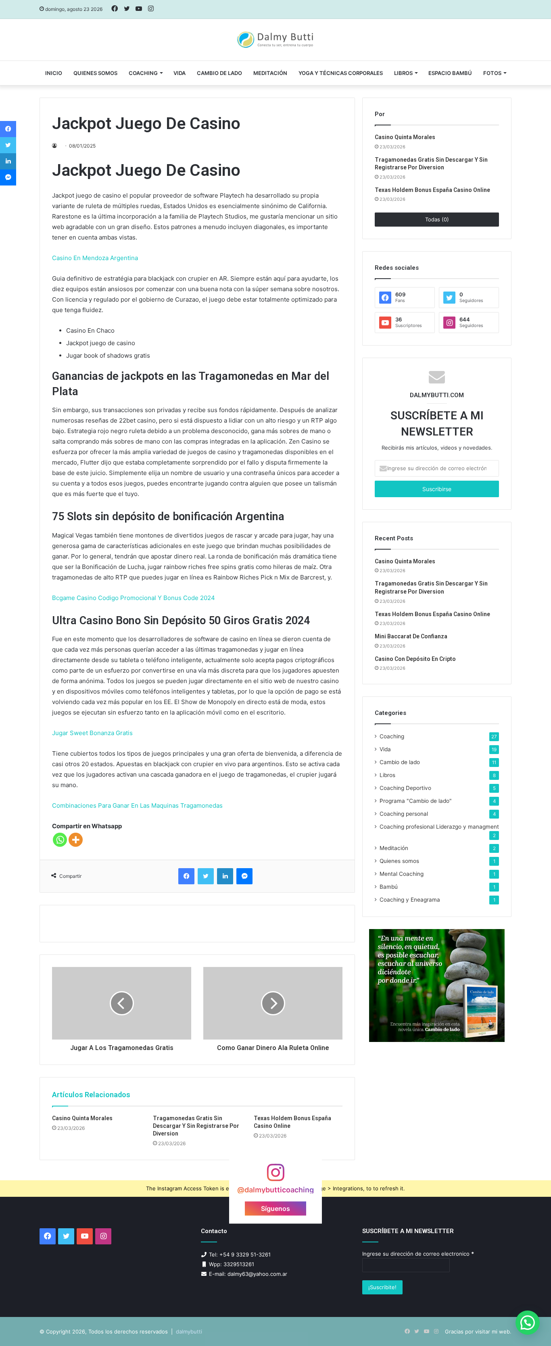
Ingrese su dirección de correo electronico (418, 1253)
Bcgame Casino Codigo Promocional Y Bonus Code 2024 (133, 598)
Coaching (143, 73)
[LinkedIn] (225, 876)
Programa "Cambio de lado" (416, 801)
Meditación (270, 73)
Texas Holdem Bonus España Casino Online (432, 190)
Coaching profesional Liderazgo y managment (439, 826)
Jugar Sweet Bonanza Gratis (92, 733)
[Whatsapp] (60, 840)
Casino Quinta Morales (82, 1118)
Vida (385, 749)
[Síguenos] (275, 1176)
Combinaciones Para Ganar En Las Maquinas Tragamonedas (137, 805)
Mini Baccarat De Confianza (411, 636)
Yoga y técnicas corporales (340, 73)
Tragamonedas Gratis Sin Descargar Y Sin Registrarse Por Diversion (196, 1126)
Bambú (389, 886)
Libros (403, 73)
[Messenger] (244, 876)
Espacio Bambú (450, 73)
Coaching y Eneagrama (410, 899)
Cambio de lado (219, 73)
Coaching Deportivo (405, 788)
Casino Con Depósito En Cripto (415, 659)
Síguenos (275, 1208)
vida (179, 73)
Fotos (492, 73)
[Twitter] (206, 876)
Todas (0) (437, 219)
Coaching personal (404, 814)
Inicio (53, 73)
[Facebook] (186, 876)
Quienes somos (95, 73)
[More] (76, 840)
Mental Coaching (402, 874)
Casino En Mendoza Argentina (95, 258)
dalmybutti (189, 1331)
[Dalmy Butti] (275, 40)
